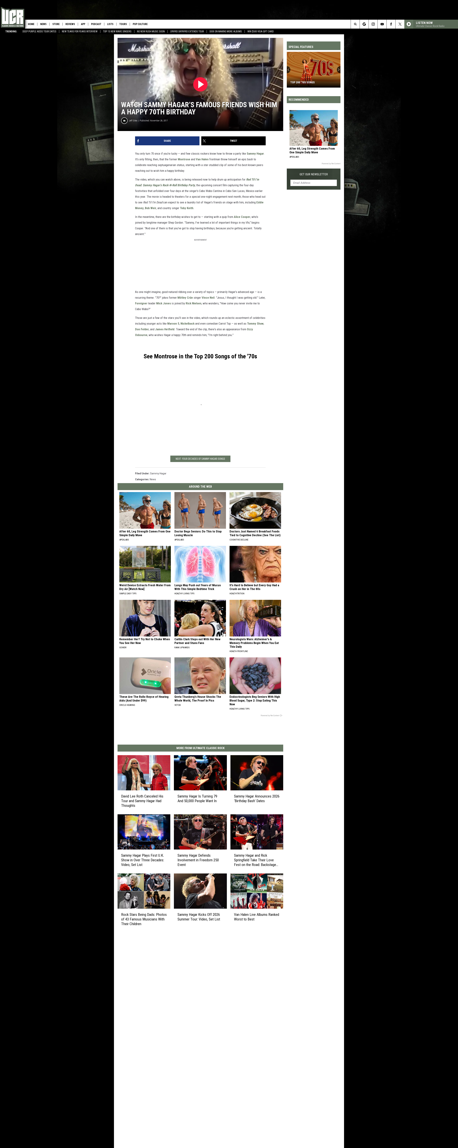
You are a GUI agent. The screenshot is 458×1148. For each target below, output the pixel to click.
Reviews (70, 24)
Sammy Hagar (255, 153)
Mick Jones (163, 303)
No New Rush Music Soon (151, 31)
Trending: (11, 31)
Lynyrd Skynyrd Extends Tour (187, 31)
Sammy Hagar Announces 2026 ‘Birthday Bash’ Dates (256, 798)
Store (56, 24)
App (83, 24)
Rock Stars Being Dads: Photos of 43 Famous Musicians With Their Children (144, 919)
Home (31, 24)
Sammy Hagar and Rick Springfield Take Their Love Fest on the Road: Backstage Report (255, 860)
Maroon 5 (173, 323)
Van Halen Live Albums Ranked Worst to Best (256, 916)
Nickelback (187, 323)
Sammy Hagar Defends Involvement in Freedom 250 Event (198, 860)
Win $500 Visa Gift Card (260, 31)
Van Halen (202, 159)
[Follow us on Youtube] (382, 24)
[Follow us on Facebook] (391, 24)
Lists (110, 24)
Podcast (96, 24)
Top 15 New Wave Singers (117, 31)
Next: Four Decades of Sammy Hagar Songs (200, 458)
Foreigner (141, 303)
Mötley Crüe (185, 297)
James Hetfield (164, 329)
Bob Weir (150, 208)
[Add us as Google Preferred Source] (364, 24)
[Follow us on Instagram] (373, 24)
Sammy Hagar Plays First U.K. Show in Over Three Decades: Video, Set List (142, 860)
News (43, 24)
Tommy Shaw (255, 323)
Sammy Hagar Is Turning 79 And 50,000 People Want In (197, 798)
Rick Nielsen (193, 303)
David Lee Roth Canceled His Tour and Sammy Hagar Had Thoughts (142, 801)
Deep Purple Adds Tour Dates (39, 31)
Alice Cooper (242, 217)
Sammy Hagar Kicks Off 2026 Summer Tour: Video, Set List (198, 916)
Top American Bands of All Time (311, 82)
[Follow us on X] (400, 24)
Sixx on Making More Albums (225, 31)
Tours (123, 24)
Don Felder (142, 329)
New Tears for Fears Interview (80, 31)
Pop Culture (140, 24)
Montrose (184, 159)
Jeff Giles (133, 120)
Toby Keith (186, 208)
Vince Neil (208, 297)
